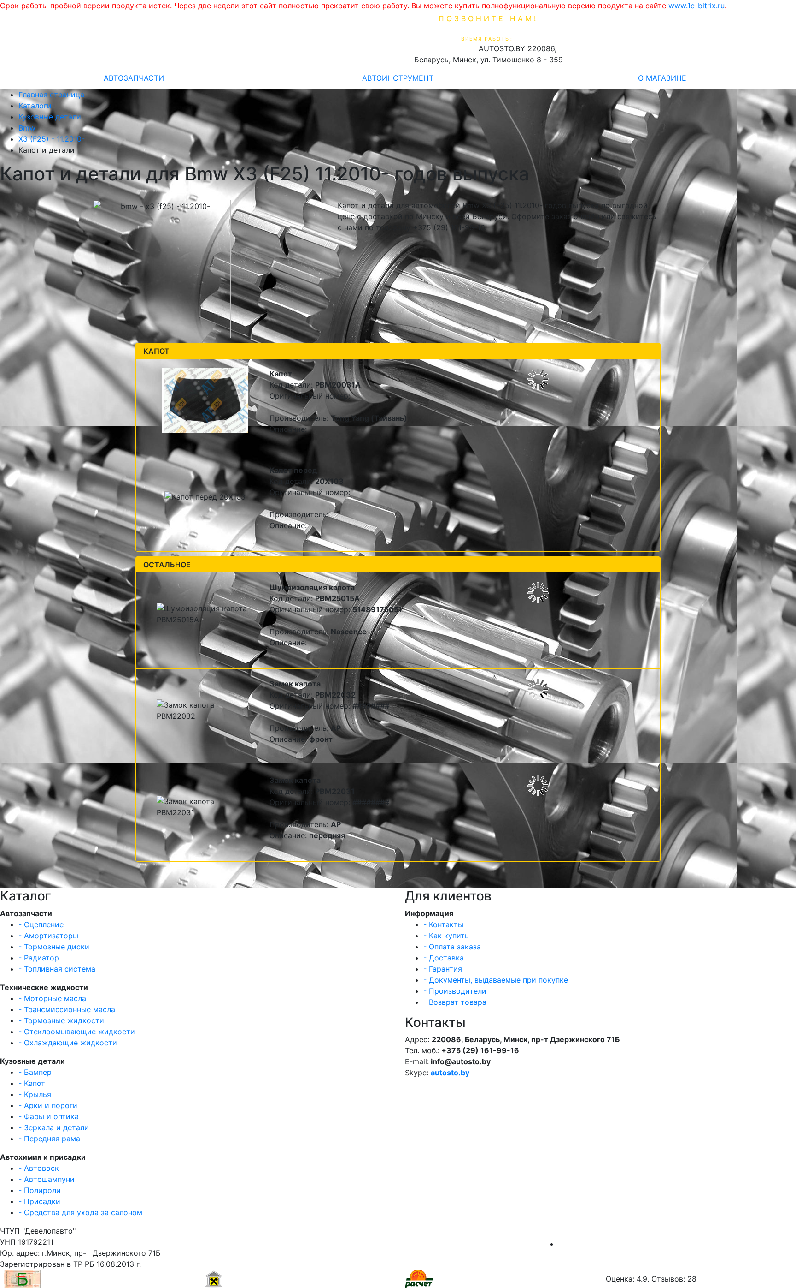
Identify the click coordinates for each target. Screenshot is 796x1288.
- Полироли (39, 1190)
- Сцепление (41, 924)
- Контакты (443, 924)
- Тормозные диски (53, 946)
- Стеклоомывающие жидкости (76, 1031)
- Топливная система (56, 968)
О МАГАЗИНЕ (662, 78)
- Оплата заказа (452, 946)
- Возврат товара (454, 1002)
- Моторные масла (52, 998)
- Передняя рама (49, 1138)
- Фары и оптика (48, 1116)
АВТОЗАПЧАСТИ (134, 78)
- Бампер (35, 1072)
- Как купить (446, 935)
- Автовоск (38, 1168)
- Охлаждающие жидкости (67, 1042)
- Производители (454, 991)
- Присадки (39, 1201)
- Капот (31, 1083)
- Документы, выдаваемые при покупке (495, 979)
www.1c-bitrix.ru (696, 5)
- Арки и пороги (47, 1105)
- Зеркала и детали (53, 1127)
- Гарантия (442, 968)
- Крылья (34, 1094)
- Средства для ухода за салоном (80, 1212)
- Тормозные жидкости (61, 1020)
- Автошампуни (46, 1179)
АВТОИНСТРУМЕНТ (397, 78)
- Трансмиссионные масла (66, 1009)
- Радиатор (38, 957)
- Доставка (443, 957)
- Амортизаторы (48, 935)
